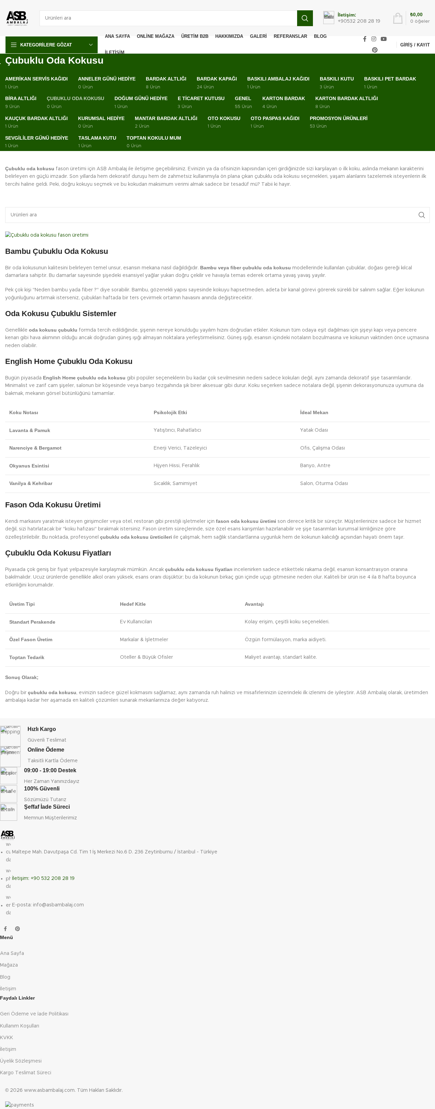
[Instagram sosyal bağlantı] (373, 39)
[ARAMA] (305, 18)
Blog (5, 977)
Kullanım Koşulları (19, 1026)
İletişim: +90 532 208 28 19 (43, 878)
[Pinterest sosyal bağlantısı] (375, 50)
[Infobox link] (351, 18)
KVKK (6, 1037)
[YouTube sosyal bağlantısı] (383, 39)
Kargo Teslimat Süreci (25, 1072)
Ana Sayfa (12, 953)
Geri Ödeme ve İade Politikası (34, 1014)
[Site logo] (17, 17)
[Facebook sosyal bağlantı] (365, 39)
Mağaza (9, 965)
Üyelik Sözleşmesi (21, 1061)
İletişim (8, 989)
